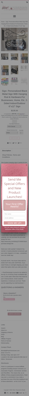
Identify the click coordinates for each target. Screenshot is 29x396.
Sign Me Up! (14, 223)
